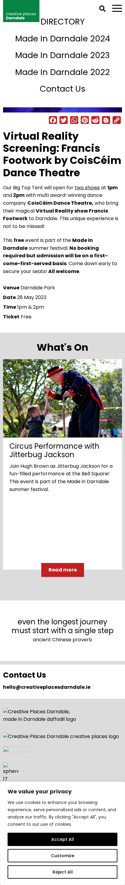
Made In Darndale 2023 (62, 55)
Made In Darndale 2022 (62, 72)
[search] (102, 9)
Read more (63, 569)
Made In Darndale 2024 (62, 38)
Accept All (62, 839)
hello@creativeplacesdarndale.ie (46, 687)
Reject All (62, 872)
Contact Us (63, 89)
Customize (62, 856)
